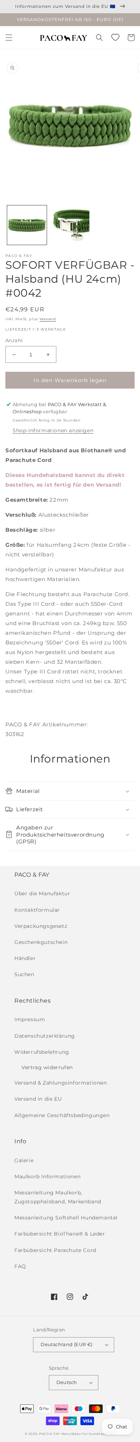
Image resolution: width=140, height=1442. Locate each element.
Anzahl (14, 340)
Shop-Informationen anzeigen (53, 430)
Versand (47, 319)
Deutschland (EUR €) (67, 1344)
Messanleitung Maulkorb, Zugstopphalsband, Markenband (57, 1197)
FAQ (20, 1266)
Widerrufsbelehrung (41, 1052)
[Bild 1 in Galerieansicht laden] (27, 225)
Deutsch (66, 1382)
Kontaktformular (37, 910)
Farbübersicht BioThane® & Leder (59, 1234)
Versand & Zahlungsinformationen (60, 1083)
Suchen (24, 974)
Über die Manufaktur (42, 893)
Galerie (23, 1160)
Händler (25, 958)
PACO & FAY (49, 1434)
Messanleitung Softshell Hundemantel (66, 1217)
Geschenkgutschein (40, 942)
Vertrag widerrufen (47, 1067)
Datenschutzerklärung (44, 1036)
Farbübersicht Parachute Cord (55, 1250)
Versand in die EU (38, 1099)
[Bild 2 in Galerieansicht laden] (70, 225)
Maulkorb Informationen (47, 1176)
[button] (9, 37)
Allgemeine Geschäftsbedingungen (62, 1115)
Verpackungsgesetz (40, 926)
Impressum (29, 1019)
